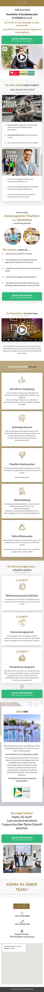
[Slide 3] (22, 869)
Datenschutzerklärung (26, 989)
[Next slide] (37, 859)
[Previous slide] (7, 859)
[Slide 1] (19, 869)
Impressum (14, 989)
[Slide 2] (21, 869)
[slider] (8, 333)
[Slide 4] (24, 869)
